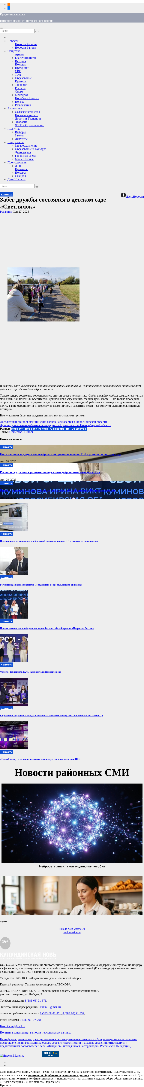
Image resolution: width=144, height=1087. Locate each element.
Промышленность (26, 115)
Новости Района (25, 47)
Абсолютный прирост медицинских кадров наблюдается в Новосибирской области (53, 421)
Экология (21, 121)
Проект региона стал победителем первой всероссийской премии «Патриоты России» (58, 490)
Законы (19, 135)
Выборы (20, 132)
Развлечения (23, 105)
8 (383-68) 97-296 (30, 1019)
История (20, 61)
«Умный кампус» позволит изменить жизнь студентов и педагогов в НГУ (40, 759)
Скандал (20, 176)
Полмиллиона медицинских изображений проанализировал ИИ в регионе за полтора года (60, 454)
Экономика (15, 108)
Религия (20, 88)
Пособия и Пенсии (27, 98)
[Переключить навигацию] (1, 28)
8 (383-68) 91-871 (35, 1000)
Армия (19, 54)
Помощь (20, 64)
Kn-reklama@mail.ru (12, 1026)
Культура (20, 81)
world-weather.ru (72, 932)
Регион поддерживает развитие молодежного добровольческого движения (50, 472)
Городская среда (25, 155)
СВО (18, 71)
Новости (13, 40)
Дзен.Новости (17, 179)
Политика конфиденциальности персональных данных (35, 1032)
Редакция (6, 211)
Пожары (20, 172)
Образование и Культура (30, 149)
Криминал (21, 169)
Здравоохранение (26, 145)
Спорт (19, 91)
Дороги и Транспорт (28, 118)
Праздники (22, 67)
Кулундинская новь (12, 14)
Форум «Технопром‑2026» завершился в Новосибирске (30, 671)
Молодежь (21, 94)
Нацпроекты (16, 142)
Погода (19, 101)
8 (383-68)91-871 (50, 1013)
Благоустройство (26, 57)
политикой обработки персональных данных (58, 1075)
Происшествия (17, 162)
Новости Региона (26, 44)
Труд (18, 74)
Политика (14, 128)
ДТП (18, 165)
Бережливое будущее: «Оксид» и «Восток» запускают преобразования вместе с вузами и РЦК (51, 715)
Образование (23, 78)
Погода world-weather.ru (72, 929)
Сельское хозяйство (27, 111)
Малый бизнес (24, 159)
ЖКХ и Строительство (29, 125)
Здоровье (21, 84)
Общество (14, 51)
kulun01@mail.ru (50, 1007)
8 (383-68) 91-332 (73, 1013)
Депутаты (21, 138)
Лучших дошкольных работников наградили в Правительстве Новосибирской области (55, 425)
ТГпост (28, 432)
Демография (23, 152)
